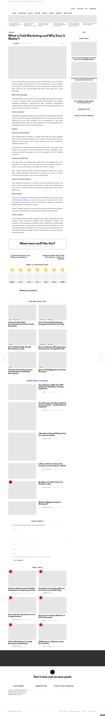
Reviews (37, 13)
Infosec (44, 13)
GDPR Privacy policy (23, 1)
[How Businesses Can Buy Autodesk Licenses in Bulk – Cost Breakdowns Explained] (22, 416)
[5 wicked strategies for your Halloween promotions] (2, 358)
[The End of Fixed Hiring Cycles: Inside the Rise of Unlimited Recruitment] (74, 18)
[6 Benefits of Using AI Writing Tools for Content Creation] (22, 447)
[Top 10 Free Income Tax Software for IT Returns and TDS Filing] (52, 579)
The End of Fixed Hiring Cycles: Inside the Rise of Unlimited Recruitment (74, 24)
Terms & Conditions (12, 1)
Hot (86, 8)
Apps (10, 319)
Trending (92, 8)
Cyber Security (42, 319)
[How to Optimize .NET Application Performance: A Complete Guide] (59, 18)
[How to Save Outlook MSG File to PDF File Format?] (52, 605)
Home (14, 13)
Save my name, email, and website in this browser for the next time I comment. (32, 556)
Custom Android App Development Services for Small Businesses (15, 24)
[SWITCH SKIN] (91, 13)
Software (43, 381)
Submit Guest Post (39, 1)
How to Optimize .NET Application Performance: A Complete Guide (59, 24)
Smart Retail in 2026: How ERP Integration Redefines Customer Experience (51, 387)
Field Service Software (21, 200)
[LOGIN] (96, 13)
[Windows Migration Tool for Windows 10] (22, 508)
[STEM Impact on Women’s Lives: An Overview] (52, 632)
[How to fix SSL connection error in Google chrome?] (22, 605)
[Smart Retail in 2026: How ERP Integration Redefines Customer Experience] (22, 392)
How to (30, 13)
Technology (22, 13)
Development (16, 319)
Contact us (31, 1)
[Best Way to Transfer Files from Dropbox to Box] (22, 490)
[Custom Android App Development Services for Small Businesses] (15, 18)
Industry (58, 13)
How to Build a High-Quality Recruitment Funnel (44, 24)
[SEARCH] (93, 13)
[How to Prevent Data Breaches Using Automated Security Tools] (30, 18)
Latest (73, 8)
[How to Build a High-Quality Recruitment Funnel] (45, 18)
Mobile (51, 13)
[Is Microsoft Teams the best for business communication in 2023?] (22, 471)
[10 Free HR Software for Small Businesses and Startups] (22, 632)
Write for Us (68, 13)
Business (11, 344)
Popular (80, 8)
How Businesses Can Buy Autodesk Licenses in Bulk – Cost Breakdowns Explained (52, 405)
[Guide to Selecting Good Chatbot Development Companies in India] (22, 579)
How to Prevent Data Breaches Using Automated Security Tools (30, 24)
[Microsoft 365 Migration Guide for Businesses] (89, 18)
